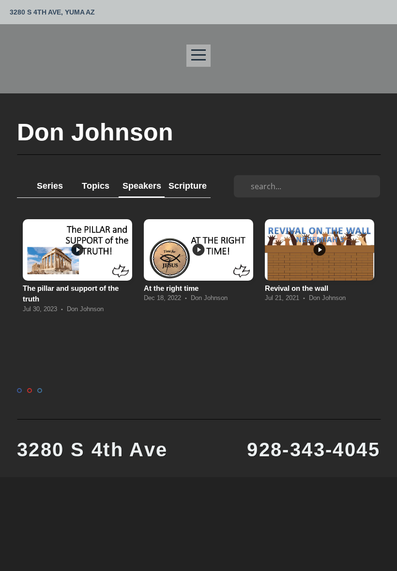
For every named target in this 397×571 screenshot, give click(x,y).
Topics (95, 185)
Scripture (187, 185)
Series (50, 185)
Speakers (141, 185)
